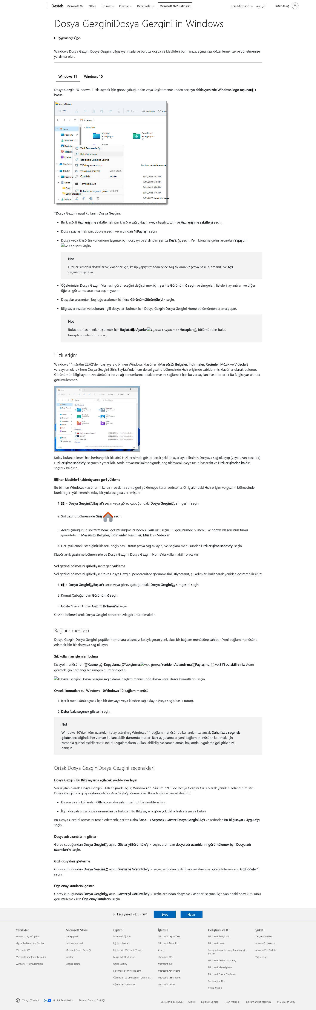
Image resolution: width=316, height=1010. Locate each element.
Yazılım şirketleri (216, 981)
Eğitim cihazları (121, 943)
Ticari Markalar (232, 1001)
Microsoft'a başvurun (172, 1001)
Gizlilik (191, 1001)
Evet (164, 914)
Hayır (191, 914)
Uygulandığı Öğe (68, 38)
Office (92, 6)
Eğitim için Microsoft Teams (127, 950)
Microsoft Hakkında (265, 943)
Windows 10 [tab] (93, 76)
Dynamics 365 (165, 957)
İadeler (69, 957)
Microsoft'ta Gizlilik (265, 950)
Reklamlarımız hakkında (258, 1001)
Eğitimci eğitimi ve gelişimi (127, 970)
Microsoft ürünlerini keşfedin (31, 957)
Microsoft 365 (75, 6)
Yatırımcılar (261, 957)
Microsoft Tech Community (222, 960)
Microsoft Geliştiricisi (219, 936)
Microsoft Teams (166, 984)
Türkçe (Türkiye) (30, 1000)
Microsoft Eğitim (121, 936)
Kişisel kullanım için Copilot (30, 943)
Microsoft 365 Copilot (169, 977)
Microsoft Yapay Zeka (169, 936)
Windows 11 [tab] (67, 76)
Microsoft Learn (216, 943)
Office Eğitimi (120, 963)
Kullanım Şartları (210, 1001)
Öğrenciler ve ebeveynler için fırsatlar (132, 977)
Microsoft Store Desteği (78, 950)
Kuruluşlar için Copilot (27, 936)
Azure (161, 950)
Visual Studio (215, 987)
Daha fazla (143, 6)
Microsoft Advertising (169, 970)
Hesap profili (72, 936)
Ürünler (106, 6)
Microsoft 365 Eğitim (124, 957)
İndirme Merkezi (74, 943)
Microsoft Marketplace (220, 967)
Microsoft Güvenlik (168, 943)
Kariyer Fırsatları (264, 936)
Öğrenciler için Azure (124, 984)
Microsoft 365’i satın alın (175, 6)
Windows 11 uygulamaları (29, 963)
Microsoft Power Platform (221, 974)
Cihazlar (124, 6)
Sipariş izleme (73, 963)
